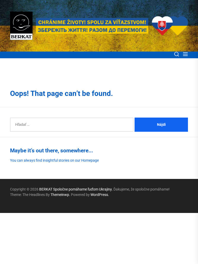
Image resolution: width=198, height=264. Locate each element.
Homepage (90, 160)
